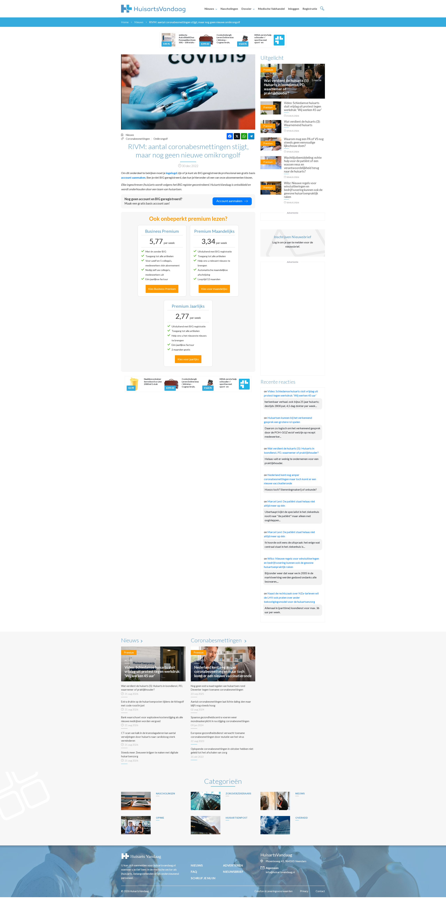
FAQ (194, 871)
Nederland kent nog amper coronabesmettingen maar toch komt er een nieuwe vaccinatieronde (290, 479)
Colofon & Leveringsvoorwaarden (274, 891)
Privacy (304, 891)
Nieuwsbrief (233, 871)
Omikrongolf (160, 138)
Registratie (310, 8)
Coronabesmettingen (138, 138)
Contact (320, 891)
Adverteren (233, 865)
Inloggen (293, 8)
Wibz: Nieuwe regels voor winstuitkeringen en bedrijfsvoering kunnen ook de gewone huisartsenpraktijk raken (291, 562)
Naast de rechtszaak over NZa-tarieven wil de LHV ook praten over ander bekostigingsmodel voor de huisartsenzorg (291, 597)
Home (125, 22)
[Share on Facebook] (230, 136)
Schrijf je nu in (203, 878)
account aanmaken (133, 177)
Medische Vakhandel (271, 8)
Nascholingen (229, 8)
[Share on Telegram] (251, 136)
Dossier (246, 8)
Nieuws (209, 8)
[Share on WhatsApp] (244, 136)
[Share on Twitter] (237, 136)
